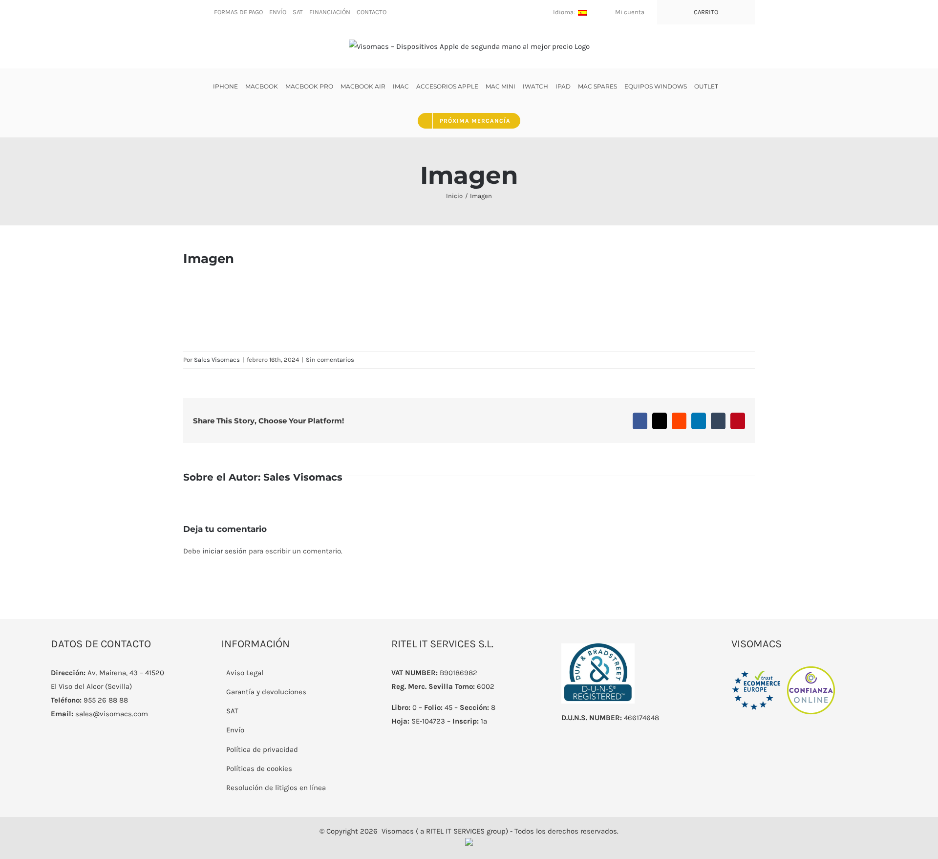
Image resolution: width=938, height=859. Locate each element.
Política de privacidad (262, 749)
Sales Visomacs (217, 359)
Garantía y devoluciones (266, 691)
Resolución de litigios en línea (276, 787)
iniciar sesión (225, 551)
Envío (235, 730)
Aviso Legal (244, 672)
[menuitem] (238, 12)
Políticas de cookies (259, 768)
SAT (232, 710)
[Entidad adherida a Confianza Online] (783, 672)
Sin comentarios (330, 359)
